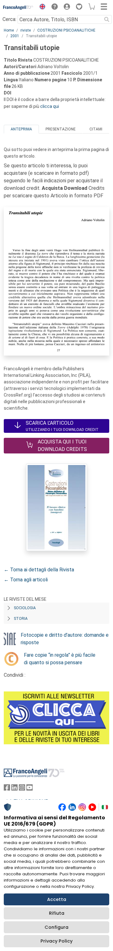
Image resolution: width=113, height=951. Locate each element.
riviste (25, 30)
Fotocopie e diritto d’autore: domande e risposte (65, 638)
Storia (21, 618)
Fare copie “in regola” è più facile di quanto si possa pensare (59, 658)
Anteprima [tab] (21, 129)
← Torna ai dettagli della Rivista (39, 570)
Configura (56, 927)
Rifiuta (56, 913)
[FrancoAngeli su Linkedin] (14, 789)
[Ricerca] (107, 19)
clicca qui (49, 106)
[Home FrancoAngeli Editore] (18, 7)
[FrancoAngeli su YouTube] (29, 789)
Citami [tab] (95, 129)
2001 (14, 36)
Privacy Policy (56, 941)
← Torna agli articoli (26, 580)
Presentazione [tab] (61, 129)
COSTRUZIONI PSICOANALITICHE (66, 30)
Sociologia (25, 608)
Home (9, 30)
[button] (40, 7)
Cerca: (9, 19)
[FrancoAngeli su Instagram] (22, 789)
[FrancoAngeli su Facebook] (7, 789)
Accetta (56, 899)
